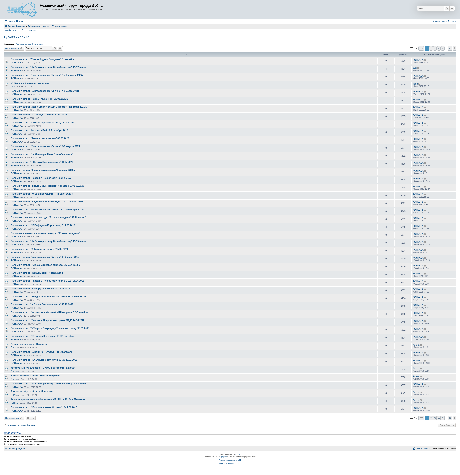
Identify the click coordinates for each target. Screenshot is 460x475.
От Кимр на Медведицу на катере (30, 83)
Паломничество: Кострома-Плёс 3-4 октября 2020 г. (40, 130)
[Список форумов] (22, 9)
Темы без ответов (12, 30)
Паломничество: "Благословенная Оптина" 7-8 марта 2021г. (45, 91)
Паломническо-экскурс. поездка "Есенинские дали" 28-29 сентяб (48, 217)
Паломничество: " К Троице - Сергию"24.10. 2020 (39, 114)
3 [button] (435, 48)
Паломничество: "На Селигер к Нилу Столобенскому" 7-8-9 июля (48, 383)
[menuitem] (19, 21)
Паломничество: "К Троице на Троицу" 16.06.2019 (39, 249)
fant (415, 68)
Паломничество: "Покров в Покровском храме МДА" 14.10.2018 (47, 320)
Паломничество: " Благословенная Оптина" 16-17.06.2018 (44, 407)
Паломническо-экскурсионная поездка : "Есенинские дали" (45, 233)
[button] (421, 48)
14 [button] (450, 48)
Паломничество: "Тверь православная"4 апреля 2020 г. (43, 170)
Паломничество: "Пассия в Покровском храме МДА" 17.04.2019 (47, 280)
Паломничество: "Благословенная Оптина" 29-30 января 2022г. (47, 75)
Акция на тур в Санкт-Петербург (29, 344)
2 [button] (431, 48)
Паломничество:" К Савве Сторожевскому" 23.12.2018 (42, 304)
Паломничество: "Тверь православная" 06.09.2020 (40, 138)
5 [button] (442, 48)
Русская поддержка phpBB (230, 460)
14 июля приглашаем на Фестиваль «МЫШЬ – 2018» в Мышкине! (48, 399)
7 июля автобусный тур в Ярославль (32, 391)
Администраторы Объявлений (29, 44)
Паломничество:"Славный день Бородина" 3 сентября (43, 59)
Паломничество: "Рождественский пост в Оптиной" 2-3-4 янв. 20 (48, 296)
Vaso (13, 86)
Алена (14, 347)
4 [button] (439, 48)
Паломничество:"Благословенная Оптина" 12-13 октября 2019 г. (48, 209)
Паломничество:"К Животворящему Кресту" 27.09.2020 (42, 122)
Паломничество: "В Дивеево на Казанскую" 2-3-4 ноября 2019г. (47, 201)
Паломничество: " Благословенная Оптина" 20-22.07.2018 (44, 359)
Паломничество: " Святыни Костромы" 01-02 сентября (42, 336)
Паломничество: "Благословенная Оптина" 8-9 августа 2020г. (46, 146)
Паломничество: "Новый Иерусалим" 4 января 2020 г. (42, 193)
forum (237, 454)
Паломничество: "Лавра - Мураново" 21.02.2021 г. (39, 98)
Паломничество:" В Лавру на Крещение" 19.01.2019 (40, 288)
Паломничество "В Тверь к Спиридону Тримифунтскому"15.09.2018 (50, 328)
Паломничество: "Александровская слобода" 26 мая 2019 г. (45, 265)
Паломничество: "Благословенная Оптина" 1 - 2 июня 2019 (45, 257)
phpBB (224, 457)
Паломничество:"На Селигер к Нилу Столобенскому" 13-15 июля (48, 241)
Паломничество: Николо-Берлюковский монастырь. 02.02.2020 (47, 185)
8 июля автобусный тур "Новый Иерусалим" (37, 375)
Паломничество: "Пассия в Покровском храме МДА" (41, 178)
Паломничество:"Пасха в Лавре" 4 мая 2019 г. (37, 272)
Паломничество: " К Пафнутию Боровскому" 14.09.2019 (43, 225)
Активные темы (29, 30)
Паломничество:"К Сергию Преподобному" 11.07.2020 (42, 162)
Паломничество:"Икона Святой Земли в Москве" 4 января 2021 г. (49, 106)
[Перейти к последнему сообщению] (425, 60)
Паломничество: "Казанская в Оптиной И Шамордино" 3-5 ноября (49, 312)
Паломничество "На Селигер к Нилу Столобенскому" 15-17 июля (48, 67)
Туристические (16, 37)
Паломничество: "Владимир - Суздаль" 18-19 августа (41, 352)
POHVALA (16, 62)
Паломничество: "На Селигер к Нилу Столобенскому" (42, 154)
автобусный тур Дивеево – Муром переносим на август (43, 367)
